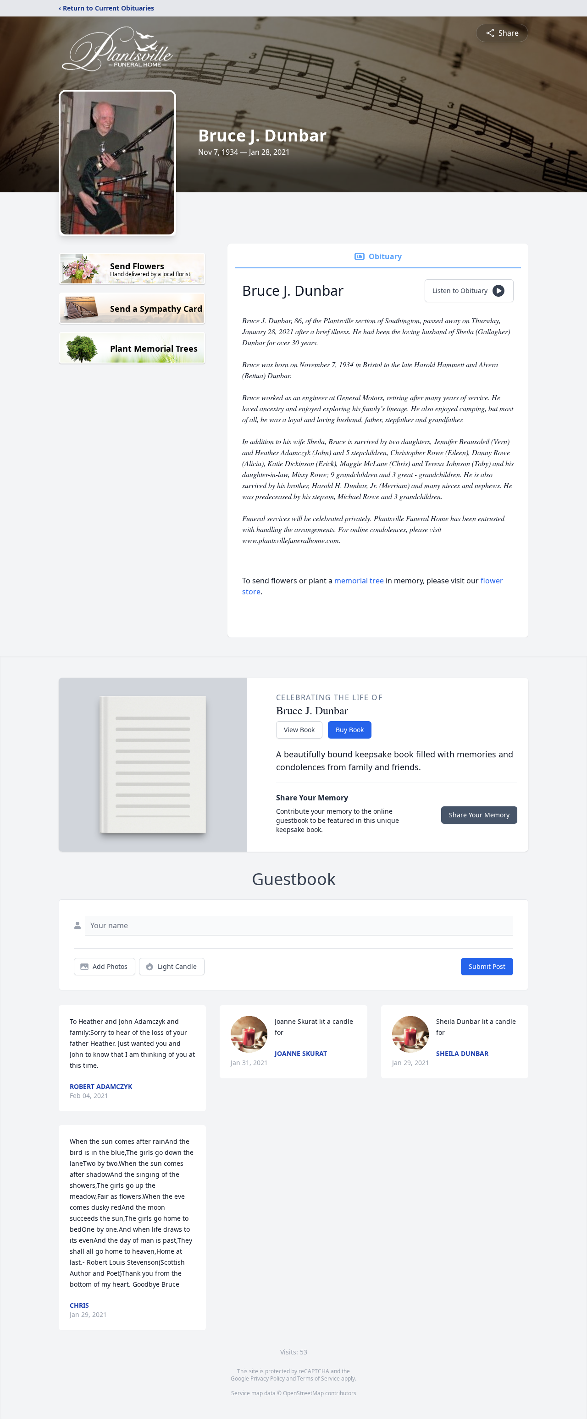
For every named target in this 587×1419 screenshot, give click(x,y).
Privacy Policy (267, 1378)
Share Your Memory (479, 814)
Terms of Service (318, 1378)
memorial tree (359, 581)
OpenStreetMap (303, 1393)
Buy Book (350, 729)
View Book (299, 729)
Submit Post (487, 966)
